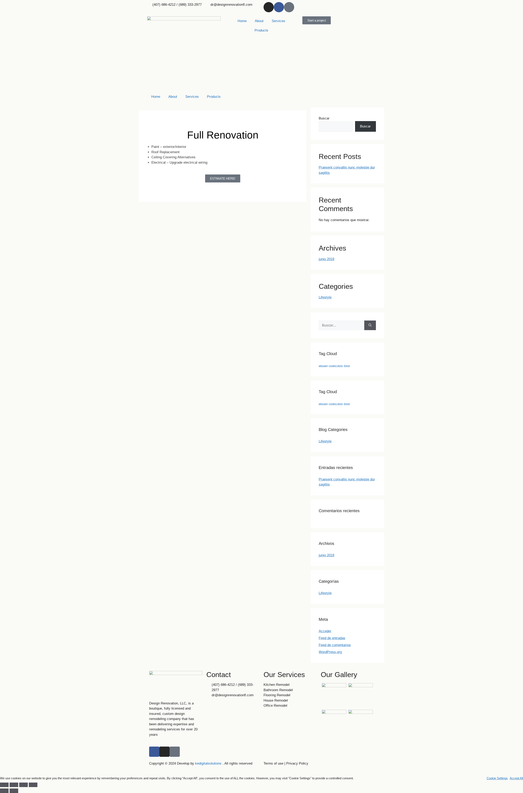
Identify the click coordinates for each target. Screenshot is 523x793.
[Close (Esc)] (4, 785)
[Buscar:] (341, 325)
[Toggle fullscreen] (23, 785)
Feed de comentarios (335, 645)
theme (347, 365)
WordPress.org (330, 652)
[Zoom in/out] (33, 785)
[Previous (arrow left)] (4, 791)
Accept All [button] (516, 778)
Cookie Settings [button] (497, 778)
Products (261, 30)
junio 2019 (326, 259)
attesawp (323, 365)
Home (242, 21)
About (259, 21)
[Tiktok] (289, 7)
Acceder (325, 631)
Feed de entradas (332, 638)
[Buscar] (370, 325)
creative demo (336, 365)
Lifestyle (325, 297)
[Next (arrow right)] (14, 791)
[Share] (14, 785)
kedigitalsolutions (207, 763)
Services (278, 21)
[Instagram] (269, 7)
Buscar (324, 118)
